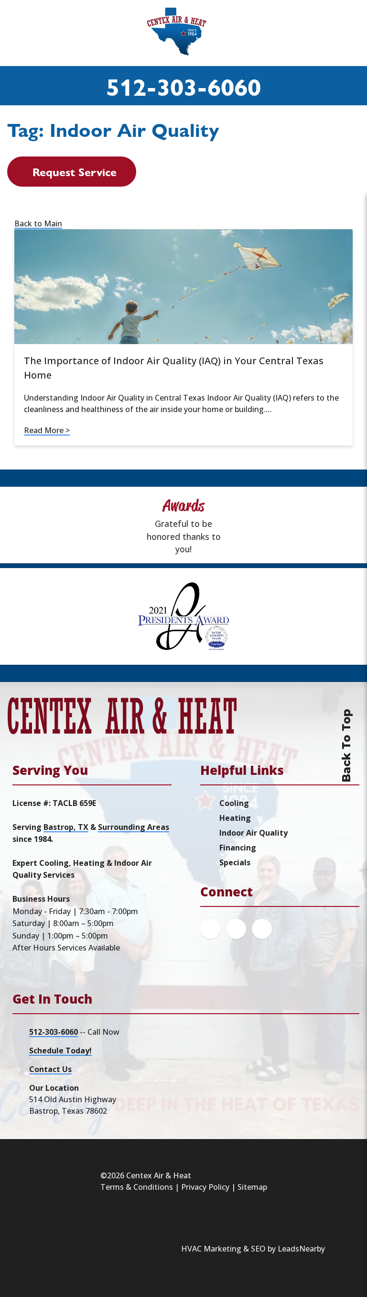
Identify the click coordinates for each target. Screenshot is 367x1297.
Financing (237, 847)
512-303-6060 (183, 85)
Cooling (234, 803)
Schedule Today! (60, 1050)
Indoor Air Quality (253, 832)
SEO (258, 1248)
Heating (235, 818)
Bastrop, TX (65, 827)
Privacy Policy (205, 1187)
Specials (234, 862)
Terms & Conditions (136, 1187)
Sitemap (252, 1187)
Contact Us (50, 1069)
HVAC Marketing (211, 1248)
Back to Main (38, 223)
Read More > (47, 430)
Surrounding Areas (133, 827)
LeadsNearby (301, 1248)
